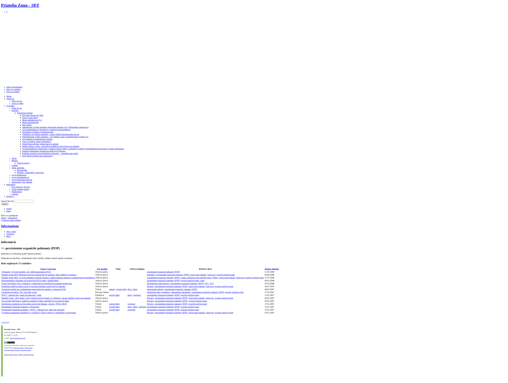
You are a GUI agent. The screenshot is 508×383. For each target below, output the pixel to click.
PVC (207, 283)
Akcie (14, 158)
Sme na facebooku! (14, 87)
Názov (43, 269)
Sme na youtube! (13, 89)
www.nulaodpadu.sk (20, 177)
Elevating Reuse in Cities (32, 115)
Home (9, 96)
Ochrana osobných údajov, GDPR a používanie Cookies (19, 354)
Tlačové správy (23, 163)
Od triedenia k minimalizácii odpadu (37, 139)
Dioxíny (150, 286)
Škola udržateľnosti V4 (32, 120)
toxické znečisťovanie (226, 275)
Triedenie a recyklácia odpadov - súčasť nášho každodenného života (50, 134)
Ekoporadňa (22, 170)
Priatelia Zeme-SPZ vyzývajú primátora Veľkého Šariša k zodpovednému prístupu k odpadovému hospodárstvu (48, 278)
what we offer (17, 103)
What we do (17, 108)
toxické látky (121, 289)
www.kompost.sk (19, 175)
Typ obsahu (102, 269)
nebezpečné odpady (155, 289)
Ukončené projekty (25, 113)
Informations (10, 226)
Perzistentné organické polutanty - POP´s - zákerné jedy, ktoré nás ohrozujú (32, 310)
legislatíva (151, 275)
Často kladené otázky (21, 189)
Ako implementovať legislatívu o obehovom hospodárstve (46, 130)
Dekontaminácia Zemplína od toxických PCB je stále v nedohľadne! (30, 280)
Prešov (215, 278)
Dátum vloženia (272, 269)
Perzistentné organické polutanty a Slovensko (20, 307)
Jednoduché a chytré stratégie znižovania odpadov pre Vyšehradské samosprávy (55, 127)
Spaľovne (211, 275)
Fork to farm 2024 (29, 118)
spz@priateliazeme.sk (17, 338)
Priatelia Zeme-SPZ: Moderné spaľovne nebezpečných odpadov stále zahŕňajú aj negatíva (38, 275)
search (9, 209)
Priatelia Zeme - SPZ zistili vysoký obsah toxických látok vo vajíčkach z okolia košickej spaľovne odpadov (46, 298)
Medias (15, 161)
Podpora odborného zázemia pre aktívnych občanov (44, 151)
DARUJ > (10, 196)
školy (8, 236)
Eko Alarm (26, 125)
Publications (17, 192)
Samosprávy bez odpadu (22, 182)
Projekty (15, 110)
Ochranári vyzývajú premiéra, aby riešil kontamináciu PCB (26, 272)
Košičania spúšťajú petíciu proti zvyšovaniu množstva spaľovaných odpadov (33, 286)
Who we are (17, 101)
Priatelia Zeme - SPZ (20, 5)
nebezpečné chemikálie (180, 292)
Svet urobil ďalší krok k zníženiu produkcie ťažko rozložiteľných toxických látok (35, 301)
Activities (10, 106)
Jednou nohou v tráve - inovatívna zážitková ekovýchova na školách (50, 146)
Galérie (15, 165)
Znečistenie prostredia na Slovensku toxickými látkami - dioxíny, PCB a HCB (34, 304)
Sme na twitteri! (13, 92)
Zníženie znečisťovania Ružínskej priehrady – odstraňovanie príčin (50, 153)
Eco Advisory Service (21, 187)
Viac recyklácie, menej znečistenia (36, 141)
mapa (8, 211)
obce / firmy (11, 231)
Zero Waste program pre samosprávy (37, 156)
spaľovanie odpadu (198, 275)
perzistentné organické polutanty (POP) (163, 272)
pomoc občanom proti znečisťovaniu (196, 278)
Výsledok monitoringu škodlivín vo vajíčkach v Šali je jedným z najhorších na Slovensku (38, 313)
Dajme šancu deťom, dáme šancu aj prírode (40, 144)
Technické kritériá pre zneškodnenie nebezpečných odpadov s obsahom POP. (33, 289)
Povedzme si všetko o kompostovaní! (37, 132)
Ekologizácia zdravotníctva (158, 283)
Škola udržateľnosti (30, 122)
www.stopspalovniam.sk (22, 180)
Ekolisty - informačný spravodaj (30, 172)
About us (10, 99)
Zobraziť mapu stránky (11, 220)
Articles (15, 194)
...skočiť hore (5, 322)
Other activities (18, 168)
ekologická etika (154, 292)
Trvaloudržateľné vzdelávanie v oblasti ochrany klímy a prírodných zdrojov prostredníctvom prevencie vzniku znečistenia (73, 149)
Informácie (10, 184)
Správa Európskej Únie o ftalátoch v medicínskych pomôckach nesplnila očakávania (36, 283)
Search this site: (8, 201)
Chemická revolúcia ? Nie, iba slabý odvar (19, 292)
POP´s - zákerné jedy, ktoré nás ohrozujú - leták (21, 295)
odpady (112, 289)
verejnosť (10, 234)
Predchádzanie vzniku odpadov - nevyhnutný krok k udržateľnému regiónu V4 (55, 137)
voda (202, 280)
